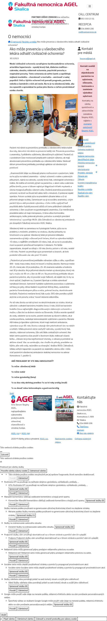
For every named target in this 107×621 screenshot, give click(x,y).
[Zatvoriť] (1, 451)
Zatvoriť (4, 454)
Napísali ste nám (85, 192)
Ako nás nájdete (86, 433)
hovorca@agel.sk (87, 58)
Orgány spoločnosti (86, 142)
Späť (12, 393)
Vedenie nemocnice (86, 156)
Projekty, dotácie (85, 172)
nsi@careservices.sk (87, 32)
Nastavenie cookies (63, 438)
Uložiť (3, 614)
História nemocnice (86, 162)
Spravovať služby (18, 488)
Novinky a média (29, 41)
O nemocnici (16, 41)
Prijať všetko (9, 618)
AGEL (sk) (26, 433)
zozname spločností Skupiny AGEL (88, 127)
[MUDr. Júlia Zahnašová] (63, 119)
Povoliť (12, 478)
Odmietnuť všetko (38, 470)
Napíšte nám (83, 196)
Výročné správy (84, 146)
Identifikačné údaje (86, 159)
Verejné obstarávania (83, 168)
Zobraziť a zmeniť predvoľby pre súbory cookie (56, 618)
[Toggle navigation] (90, 6)
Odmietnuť (23, 478)
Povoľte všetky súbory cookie (14, 470)
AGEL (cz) (15, 433)
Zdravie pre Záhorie (82, 178)
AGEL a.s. (44, 438)
